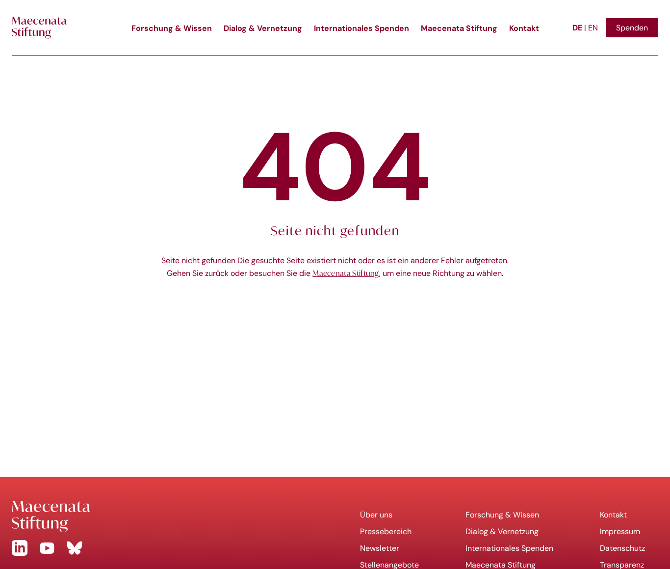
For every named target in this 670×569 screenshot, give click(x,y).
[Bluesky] (74, 548)
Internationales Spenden (361, 28)
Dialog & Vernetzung (263, 28)
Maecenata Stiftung (459, 28)
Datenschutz (622, 548)
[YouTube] (47, 548)
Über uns (376, 514)
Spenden (632, 27)
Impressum (620, 531)
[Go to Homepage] (167, 516)
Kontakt (524, 28)
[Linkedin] (19, 548)
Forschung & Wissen (171, 28)
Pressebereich (386, 531)
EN (593, 27)
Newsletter (379, 548)
